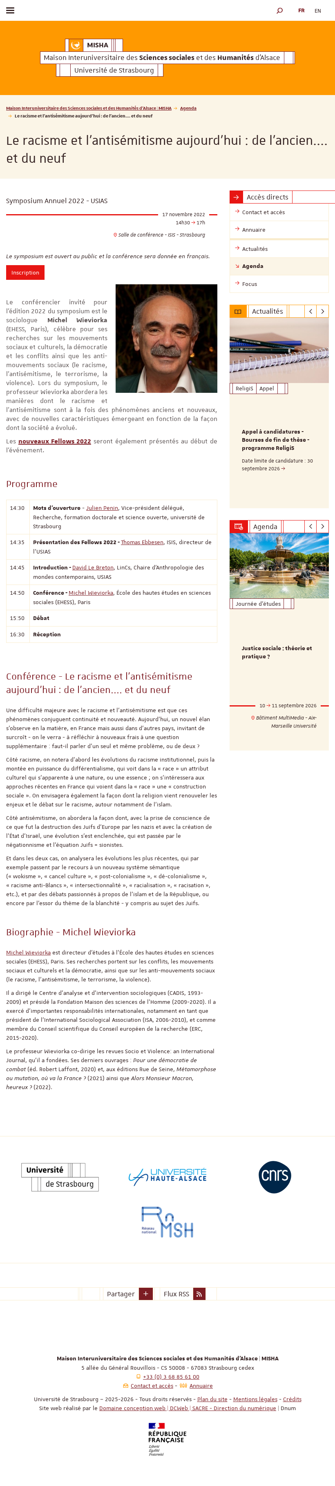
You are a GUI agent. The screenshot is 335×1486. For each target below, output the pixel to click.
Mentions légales (255, 1399)
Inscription (25, 272)
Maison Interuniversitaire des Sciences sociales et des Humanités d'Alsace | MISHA (89, 107)
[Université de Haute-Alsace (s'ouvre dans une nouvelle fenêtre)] (167, 1177)
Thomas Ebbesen (142, 542)
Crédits (292, 1399)
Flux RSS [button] (176, 1293)
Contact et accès (152, 1385)
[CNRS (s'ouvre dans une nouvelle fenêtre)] (275, 1177)
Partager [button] (121, 1293)
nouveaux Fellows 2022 (54, 441)
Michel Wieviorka (91, 592)
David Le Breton (93, 567)
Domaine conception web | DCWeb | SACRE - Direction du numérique (187, 1408)
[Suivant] (322, 311)
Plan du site (212, 1399)
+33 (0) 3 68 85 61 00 (171, 1376)
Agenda (188, 107)
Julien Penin (102, 508)
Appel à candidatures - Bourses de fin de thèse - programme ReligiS (275, 440)
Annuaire (201, 1385)
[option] (279, 413)
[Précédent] (310, 311)
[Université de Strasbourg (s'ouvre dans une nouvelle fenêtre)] (60, 1177)
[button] (280, 10)
